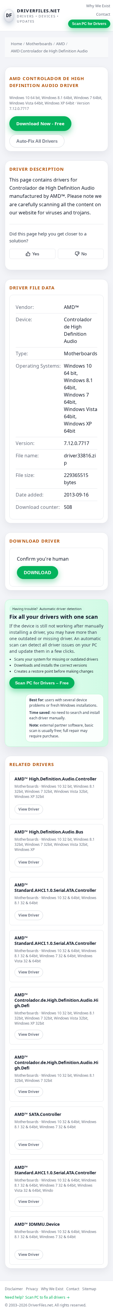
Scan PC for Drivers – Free (42, 682)
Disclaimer (14, 1288)
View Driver (28, 809)
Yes (35, 253)
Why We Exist (98, 5)
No (84, 253)
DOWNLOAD (37, 572)
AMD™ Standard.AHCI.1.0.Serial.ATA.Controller (55, 887)
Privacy (32, 1288)
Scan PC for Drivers (89, 24)
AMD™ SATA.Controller (37, 1114)
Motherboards (39, 43)
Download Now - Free (40, 123)
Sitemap (89, 1288)
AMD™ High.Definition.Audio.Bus (48, 832)
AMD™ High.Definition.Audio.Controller (55, 779)
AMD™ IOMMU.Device (37, 1224)
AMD (60, 43)
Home (16, 43)
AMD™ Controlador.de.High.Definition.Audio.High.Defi (56, 1000)
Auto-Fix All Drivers (37, 141)
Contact (103, 14)
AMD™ (71, 307)
